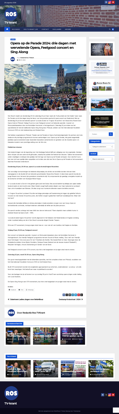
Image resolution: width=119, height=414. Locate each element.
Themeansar (76, 411)
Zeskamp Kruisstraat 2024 (69, 299)
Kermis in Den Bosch (45, 336)
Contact (45, 29)
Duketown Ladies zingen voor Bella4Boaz (26, 299)
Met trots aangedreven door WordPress (49, 411)
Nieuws (92, 366)
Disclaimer (57, 29)
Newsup (68, 411)
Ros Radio (16, 29)
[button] (109, 29)
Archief (68, 29)
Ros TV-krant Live (31, 29)
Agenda (13, 39)
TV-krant (10, 22)
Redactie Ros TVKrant (27, 57)
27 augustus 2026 (15, 374)
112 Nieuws (38, 366)
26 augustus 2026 (70, 374)
